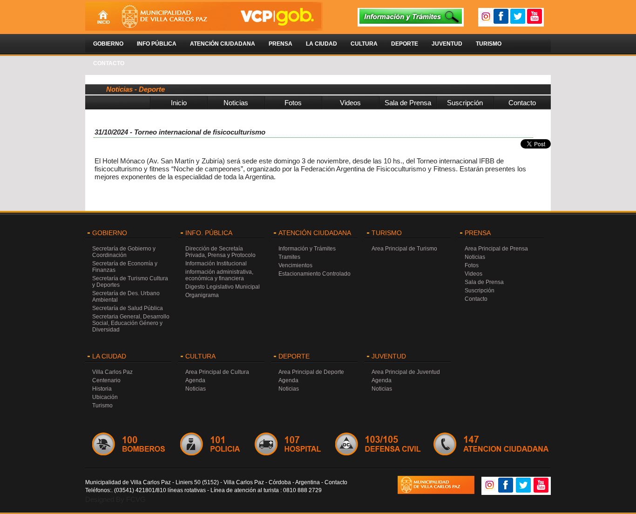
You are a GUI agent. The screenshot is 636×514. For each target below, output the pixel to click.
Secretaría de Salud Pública (127, 308)
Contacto (108, 63)
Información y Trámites (307, 248)
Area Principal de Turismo (404, 248)
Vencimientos (295, 265)
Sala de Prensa (408, 103)
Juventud (447, 44)
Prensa (280, 44)
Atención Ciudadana (222, 44)
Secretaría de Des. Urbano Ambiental (126, 296)
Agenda (195, 380)
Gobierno (108, 44)
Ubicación (105, 397)
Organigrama (202, 295)
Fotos (293, 103)
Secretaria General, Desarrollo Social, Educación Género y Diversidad (130, 323)
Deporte (404, 44)
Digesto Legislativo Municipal (222, 287)
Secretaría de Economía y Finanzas (124, 266)
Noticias (235, 103)
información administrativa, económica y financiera (219, 275)
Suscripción (465, 103)
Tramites (289, 257)
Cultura (364, 44)
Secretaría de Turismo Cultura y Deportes (130, 281)
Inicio (179, 103)
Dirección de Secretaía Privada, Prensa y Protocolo (220, 251)
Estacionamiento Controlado (314, 274)
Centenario (106, 380)
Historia (102, 389)
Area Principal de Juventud (406, 372)
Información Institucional (216, 263)
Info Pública (156, 44)
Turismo (488, 44)
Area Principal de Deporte (311, 372)
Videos (350, 103)
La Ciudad (321, 44)
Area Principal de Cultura (217, 372)
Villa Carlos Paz (112, 372)
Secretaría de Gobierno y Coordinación (124, 251)
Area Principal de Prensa (496, 248)
